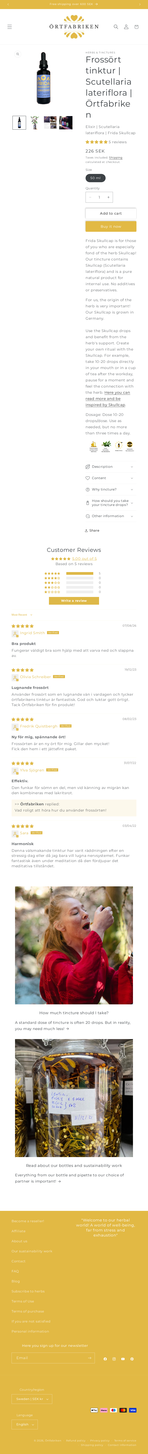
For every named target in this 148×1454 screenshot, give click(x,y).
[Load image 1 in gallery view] (19, 122)
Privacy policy (100, 1440)
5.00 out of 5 (84, 558)
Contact (19, 1261)
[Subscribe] (89, 1358)
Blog (16, 1281)
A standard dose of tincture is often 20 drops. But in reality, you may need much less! (73, 1025)
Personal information (30, 1331)
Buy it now (111, 226)
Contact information (122, 1444)
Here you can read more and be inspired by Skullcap (108, 398)
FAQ (15, 1271)
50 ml (95, 178)
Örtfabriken (53, 1440)
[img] (23, 626)
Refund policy (76, 1440)
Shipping (116, 157)
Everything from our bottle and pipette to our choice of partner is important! (69, 1178)
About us (19, 1241)
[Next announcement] (140, 4)
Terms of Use (23, 1301)
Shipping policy (92, 1444)
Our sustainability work (32, 1251)
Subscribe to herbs (28, 1291)
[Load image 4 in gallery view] (65, 122)
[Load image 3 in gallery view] (50, 122)
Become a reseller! (28, 1221)
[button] (10, 27)
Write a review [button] (74, 601)
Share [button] (94, 530)
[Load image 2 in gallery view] (34, 122)
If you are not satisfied (31, 1321)
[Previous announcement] (8, 4)
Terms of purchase (28, 1311)
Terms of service (125, 1440)
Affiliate (18, 1231)
